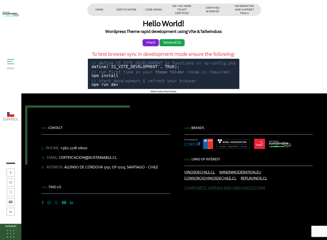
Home (99, 9)
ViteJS (150, 42)
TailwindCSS (172, 42)
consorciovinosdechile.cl (210, 178)
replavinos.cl (254, 178)
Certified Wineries (213, 10)
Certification (126, 9)
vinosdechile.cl (199, 172)
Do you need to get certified (182, 10)
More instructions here (163, 91)
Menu (10, 68)
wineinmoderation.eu (240, 172)
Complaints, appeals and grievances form (224, 188)
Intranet (10, 226)
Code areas (153, 9)
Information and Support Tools (244, 10)
